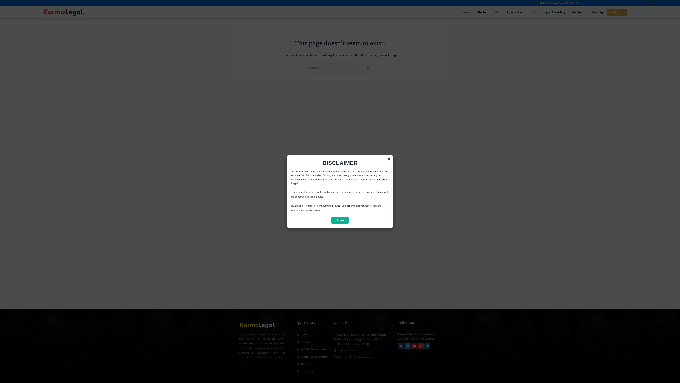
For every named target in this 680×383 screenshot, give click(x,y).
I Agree (340, 220)
